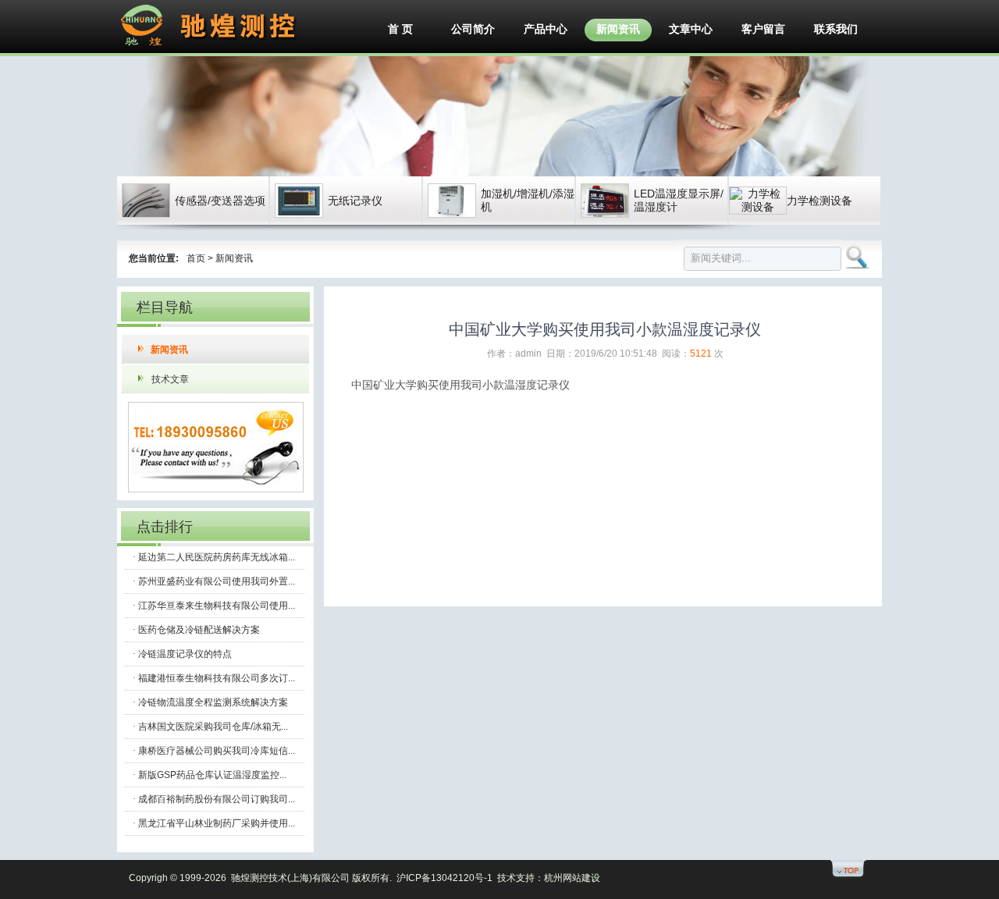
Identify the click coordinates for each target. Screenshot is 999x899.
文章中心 (691, 29)
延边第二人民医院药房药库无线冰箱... (216, 557)
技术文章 (170, 379)
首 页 (400, 29)
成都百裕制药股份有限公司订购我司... (216, 799)
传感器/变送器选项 (220, 200)
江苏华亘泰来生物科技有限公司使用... (216, 605)
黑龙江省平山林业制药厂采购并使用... (216, 823)
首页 (196, 258)
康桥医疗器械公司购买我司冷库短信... (216, 750)
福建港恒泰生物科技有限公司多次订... (216, 678)
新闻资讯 (618, 29)
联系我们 (836, 29)
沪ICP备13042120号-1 (444, 877)
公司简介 (473, 29)
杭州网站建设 (572, 877)
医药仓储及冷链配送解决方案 (199, 629)
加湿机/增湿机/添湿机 (527, 200)
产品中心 (545, 29)
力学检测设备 (819, 200)
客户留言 (763, 29)
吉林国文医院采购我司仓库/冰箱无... (213, 726)
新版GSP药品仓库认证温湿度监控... (212, 774)
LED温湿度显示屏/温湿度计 (678, 200)
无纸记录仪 (355, 200)
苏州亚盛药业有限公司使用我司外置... (216, 581)
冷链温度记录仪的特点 (185, 653)
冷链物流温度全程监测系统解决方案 (213, 702)
